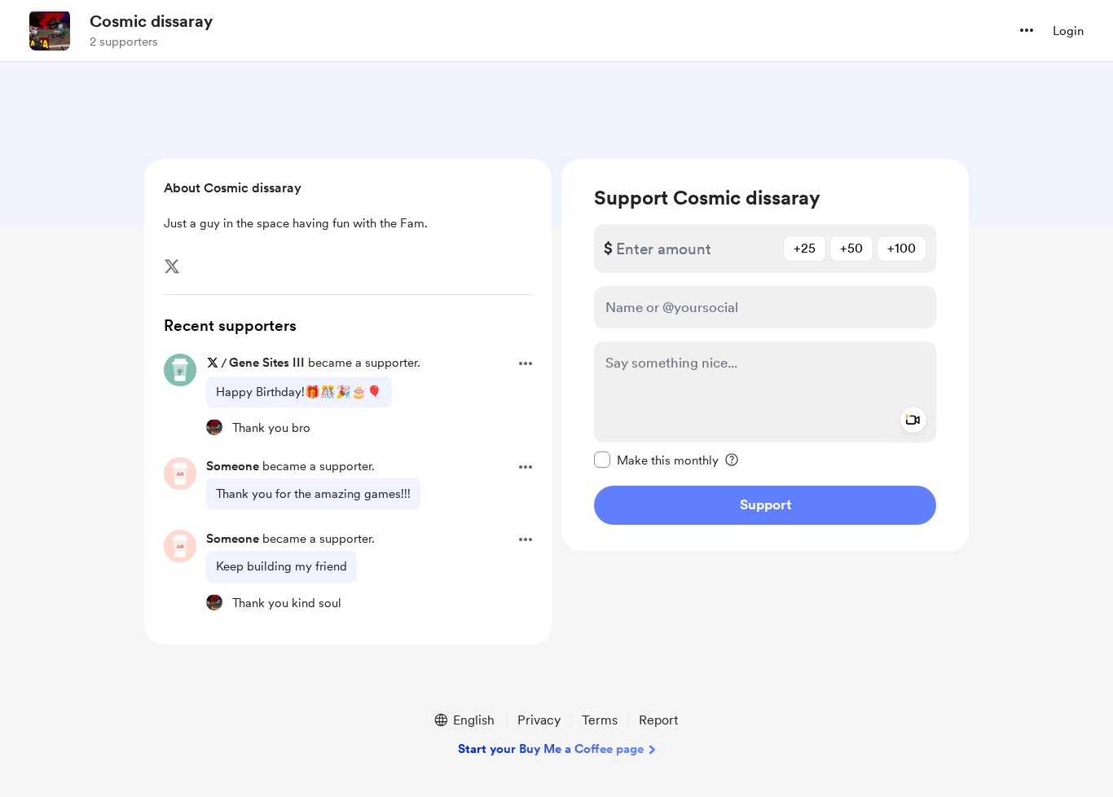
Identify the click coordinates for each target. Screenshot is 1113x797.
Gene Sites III (267, 362)
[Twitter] (172, 266)
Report (658, 720)
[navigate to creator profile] (49, 30)
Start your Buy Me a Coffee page (551, 749)
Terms (600, 720)
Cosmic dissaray (151, 21)
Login (1068, 31)
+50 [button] (851, 248)
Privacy (539, 720)
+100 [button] (901, 248)
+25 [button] (805, 248)
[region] (765, 355)
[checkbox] (656, 459)
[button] (1027, 30)
